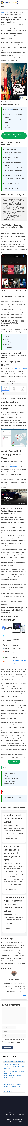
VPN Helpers (23, 2)
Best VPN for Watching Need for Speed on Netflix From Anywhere (13, 1085)
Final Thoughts (8, 1091)
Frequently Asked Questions (11, 1089)
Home (2, 12)
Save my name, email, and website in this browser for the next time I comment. (14, 1041)
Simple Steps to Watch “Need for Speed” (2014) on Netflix (13, 1076)
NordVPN (10, 109)
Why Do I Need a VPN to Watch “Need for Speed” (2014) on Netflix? (14, 1081)
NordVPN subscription (21, 368)
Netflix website (13, 466)
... (24, 994)
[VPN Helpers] (9, 2)
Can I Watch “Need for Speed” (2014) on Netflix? (14, 1067)
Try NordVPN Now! (14, 761)
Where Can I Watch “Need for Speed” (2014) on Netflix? (14, 1072)
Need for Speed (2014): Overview (13, 1061)
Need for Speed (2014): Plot (11, 1064)
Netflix (6, 12)
